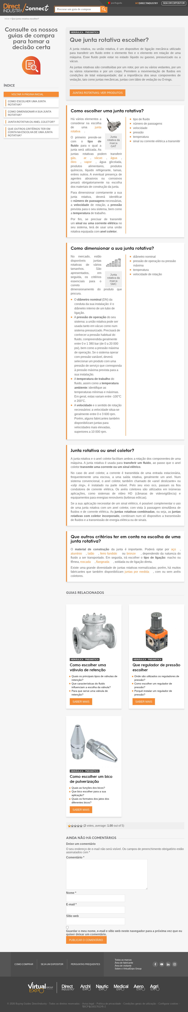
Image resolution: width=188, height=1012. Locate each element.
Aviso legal (88, 1003)
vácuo (98, 157)
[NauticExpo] (102, 987)
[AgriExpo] (154, 987)
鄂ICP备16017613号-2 (94, 1006)
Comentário (75, 857)
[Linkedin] (168, 964)
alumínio (76, 553)
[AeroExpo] (139, 987)
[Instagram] (174, 964)
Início (7, 19)
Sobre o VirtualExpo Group (128, 968)
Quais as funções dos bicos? (88, 787)
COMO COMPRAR (24, 964)
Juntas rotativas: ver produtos (98, 92)
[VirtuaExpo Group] (42, 987)
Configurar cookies (168, 1003)
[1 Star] (69, 825)
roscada (85, 561)
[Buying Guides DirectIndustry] (31, 65)
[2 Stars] (72, 825)
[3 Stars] (75, 825)
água (114, 157)
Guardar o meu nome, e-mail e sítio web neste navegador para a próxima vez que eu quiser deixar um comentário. (124, 932)
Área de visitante (123, 965)
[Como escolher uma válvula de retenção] (94, 632)
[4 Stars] (78, 825)
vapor (88, 161)
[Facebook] (155, 964)
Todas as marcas (123, 960)
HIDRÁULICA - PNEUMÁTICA (85, 32)
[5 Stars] (81, 825)
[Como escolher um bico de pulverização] (94, 744)
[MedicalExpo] (121, 987)
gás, (73, 157)
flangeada (102, 561)
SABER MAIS (81, 701)
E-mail (71, 904)
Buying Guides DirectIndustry (31, 1003)
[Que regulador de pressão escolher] (157, 632)
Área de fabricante (124, 963)
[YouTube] (161, 964)
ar (85, 157)
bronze (131, 553)
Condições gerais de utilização (139, 1003)
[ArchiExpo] (85, 987)
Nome (71, 892)
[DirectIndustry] (26, 7)
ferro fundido (108, 553)
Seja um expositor (174, 3)
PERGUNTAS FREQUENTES (85, 964)
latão (91, 553)
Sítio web (72, 915)
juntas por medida (137, 571)
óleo (73, 161)
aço (173, 549)
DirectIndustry (146, 3)
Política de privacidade (109, 1003)
